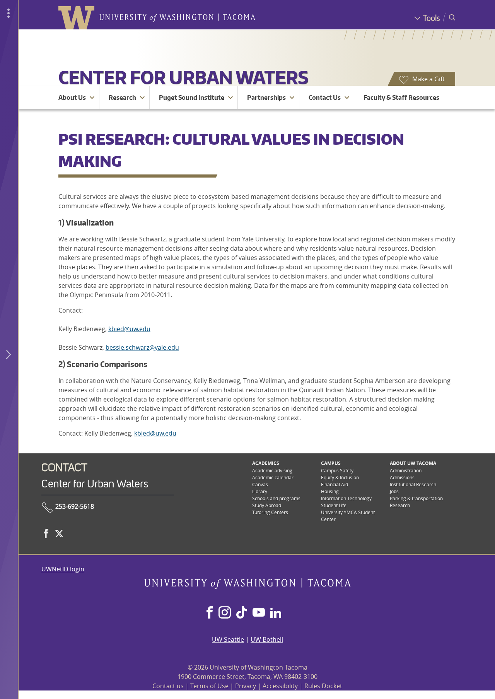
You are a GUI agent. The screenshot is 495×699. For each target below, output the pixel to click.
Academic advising (272, 470)
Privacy (245, 686)
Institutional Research (413, 484)
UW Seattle (228, 639)
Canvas (260, 484)
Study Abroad (266, 505)
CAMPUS (331, 463)
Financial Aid (334, 484)
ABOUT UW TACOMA (413, 463)
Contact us (168, 686)
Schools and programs (276, 498)
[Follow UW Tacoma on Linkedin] (276, 613)
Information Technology (346, 498)
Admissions (402, 477)
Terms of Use (209, 686)
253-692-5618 (74, 506)
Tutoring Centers (270, 512)
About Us (72, 97)
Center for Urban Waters (183, 77)
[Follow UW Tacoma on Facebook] (209, 613)
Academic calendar (273, 477)
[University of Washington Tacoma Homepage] (247, 587)
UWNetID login (62, 569)
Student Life (333, 505)
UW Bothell (267, 639)
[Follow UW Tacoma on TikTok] (242, 613)
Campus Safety (337, 470)
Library (259, 491)
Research (122, 97)
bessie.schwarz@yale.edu (142, 347)
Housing (330, 491)
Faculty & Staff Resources (401, 97)
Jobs (394, 491)
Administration (406, 470)
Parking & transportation (416, 498)
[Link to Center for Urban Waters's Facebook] (46, 533)
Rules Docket (323, 686)
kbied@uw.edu (129, 329)
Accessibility (280, 686)
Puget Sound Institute (191, 97)
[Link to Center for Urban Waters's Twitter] (59, 533)
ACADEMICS (265, 463)
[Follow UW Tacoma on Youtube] (259, 613)
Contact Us (325, 97)
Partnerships (266, 97)
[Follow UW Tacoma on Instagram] (224, 613)
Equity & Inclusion (340, 477)
